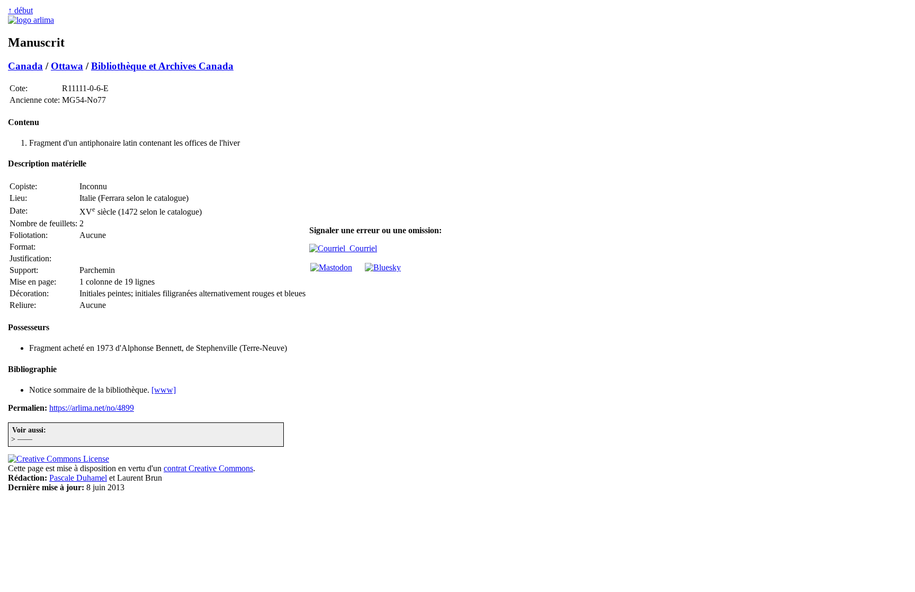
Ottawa (67, 66)
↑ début (20, 10)
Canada (25, 66)
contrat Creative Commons (208, 468)
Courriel (361, 248)
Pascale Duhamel (78, 477)
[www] (163, 389)
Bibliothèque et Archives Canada (162, 66)
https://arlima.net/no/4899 (91, 407)
